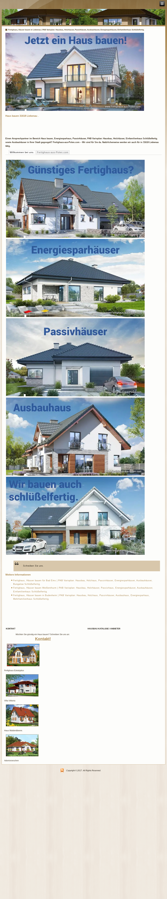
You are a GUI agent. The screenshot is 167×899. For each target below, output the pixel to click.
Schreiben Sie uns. (33, 566)
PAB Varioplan (83, 14)
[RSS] (62, 770)
